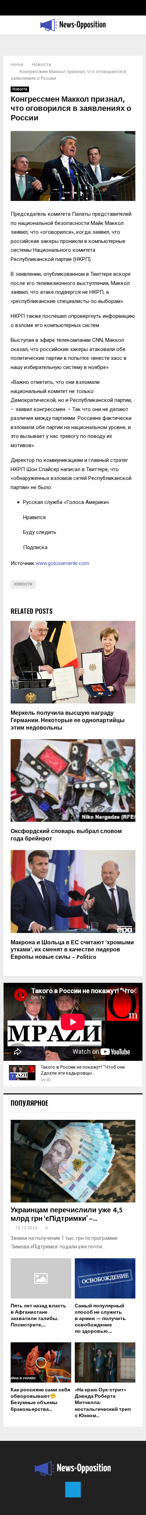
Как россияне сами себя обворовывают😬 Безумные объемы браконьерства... (40, 1399)
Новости (19, 89)
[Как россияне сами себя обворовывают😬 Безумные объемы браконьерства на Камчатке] (41, 1362)
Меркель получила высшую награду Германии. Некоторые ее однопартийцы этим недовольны (68, 720)
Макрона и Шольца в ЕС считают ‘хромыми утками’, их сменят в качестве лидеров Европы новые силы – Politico (72, 950)
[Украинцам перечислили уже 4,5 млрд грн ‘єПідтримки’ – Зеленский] (73, 1161)
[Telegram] (73, 1489)
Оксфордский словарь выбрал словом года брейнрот (66, 835)
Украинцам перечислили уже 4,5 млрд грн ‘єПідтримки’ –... (67, 1214)
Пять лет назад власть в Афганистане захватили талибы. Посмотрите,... (38, 1315)
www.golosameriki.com (62, 563)
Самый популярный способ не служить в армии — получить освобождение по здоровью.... (100, 1318)
